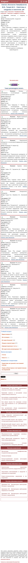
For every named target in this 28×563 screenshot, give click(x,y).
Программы (15, 561)
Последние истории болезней (14, 448)
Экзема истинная (6, 456)
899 (11, 334)
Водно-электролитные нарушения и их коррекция (14, 476)
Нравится (3, 379)
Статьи (4, 354)
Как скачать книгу (14, 80)
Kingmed (4, 1)
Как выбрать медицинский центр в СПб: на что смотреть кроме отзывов (14, 398)
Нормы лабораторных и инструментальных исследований (14, 368)
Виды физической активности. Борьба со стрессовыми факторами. (14, 439)
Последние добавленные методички (14, 481)
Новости (4, 357)
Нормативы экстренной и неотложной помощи (12, 364)
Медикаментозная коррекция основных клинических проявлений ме (14, 434)
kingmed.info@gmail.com (5, 559)
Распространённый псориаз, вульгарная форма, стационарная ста (14, 459)
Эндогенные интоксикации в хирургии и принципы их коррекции (14, 472)
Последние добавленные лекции (14, 463)
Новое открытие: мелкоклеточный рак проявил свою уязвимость (14, 415)
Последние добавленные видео (14, 430)
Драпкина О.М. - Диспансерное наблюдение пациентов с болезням (14, 489)
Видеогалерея (6, 334)
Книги (6, 11)
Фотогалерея (5, 337)
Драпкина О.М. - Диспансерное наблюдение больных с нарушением (14, 494)
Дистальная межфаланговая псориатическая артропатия (14, 452)
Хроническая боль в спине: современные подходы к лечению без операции (14, 389)
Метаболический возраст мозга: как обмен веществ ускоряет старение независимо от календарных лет (14, 425)
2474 (16, 343)
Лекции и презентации (8, 343)
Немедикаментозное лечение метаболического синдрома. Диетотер (14, 443)
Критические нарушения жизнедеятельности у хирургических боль (14, 467)
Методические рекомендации (10, 349)
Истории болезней (7, 340)
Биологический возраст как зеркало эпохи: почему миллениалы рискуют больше (14, 420)
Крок (19, 561)
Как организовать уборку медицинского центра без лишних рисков (14, 408)
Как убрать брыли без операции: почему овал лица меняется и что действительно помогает (14, 403)
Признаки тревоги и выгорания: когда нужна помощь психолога (14, 393)
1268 (14, 340)
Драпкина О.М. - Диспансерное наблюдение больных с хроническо (14, 485)
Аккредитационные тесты (9, 346)
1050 (20, 349)
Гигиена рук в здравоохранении (7, 561)
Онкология (11, 11)
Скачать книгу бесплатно (17, 113)
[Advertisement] (14, 65)
